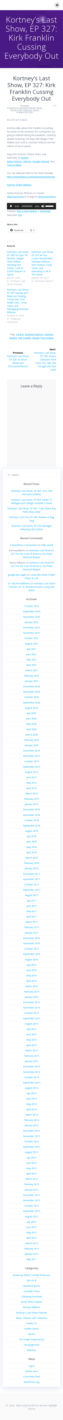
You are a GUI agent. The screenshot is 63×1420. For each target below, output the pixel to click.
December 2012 (31, 1195)
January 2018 (31, 868)
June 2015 (31, 1034)
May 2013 (31, 1168)
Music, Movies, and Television (27, 108)
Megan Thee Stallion (43, 337)
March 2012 (31, 1243)
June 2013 (31, 1162)
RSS (20, 215)
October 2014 (31, 1077)
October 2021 (31, 638)
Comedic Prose (32, 1291)
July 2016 (31, 964)
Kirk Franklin (24, 337)
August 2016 (31, 959)
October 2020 (31, 697)
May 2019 (31, 782)
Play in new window (27, 211)
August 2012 (31, 1216)
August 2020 (31, 707)
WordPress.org (31, 1382)
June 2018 (31, 841)
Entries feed (31, 1371)
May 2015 (31, 1039)
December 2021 (31, 627)
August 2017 (31, 895)
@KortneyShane (47, 196)
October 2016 (31, 948)
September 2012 (31, 1211)
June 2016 (31, 970)
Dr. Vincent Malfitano (19, 583)
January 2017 (31, 932)
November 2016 (31, 943)
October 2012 (31, 1205)
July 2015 (31, 1029)
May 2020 (31, 723)
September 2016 (31, 954)
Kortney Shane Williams (19, 184)
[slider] (49, 206)
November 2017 (31, 879)
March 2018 (31, 857)
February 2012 (31, 1248)
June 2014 (31, 1098)
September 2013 (31, 1146)
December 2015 (31, 1002)
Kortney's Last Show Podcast (22, 107)
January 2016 (31, 996)
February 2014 (31, 1120)
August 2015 (31, 1023)
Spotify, (25, 157)
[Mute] (42, 206)
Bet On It (31, 1280)
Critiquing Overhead (31, 1296)
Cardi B (20, 334)
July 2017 (31, 900)
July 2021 (31, 648)
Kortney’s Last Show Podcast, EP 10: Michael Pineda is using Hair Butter (32, 587)
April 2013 (31, 1173)
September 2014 (31, 1082)
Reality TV (31, 1323)
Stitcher (27, 161)
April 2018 (31, 852)
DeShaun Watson (34, 334)
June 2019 (31, 777)
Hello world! (47, 545)
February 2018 (31, 863)
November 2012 (31, 1200)
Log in (31, 1365)
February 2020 (31, 739)
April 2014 (31, 1109)
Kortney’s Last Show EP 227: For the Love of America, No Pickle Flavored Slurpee (32, 554)
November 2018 (31, 814)
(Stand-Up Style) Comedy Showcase (31, 1275)
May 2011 (31, 1259)
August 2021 (31, 643)
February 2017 (31, 927)
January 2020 (31, 745)
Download (45, 211)
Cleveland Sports (31, 1285)
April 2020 (31, 729)
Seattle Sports (31, 1328)
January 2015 (31, 1061)
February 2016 (31, 991)
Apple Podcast (14, 161)
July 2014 (31, 1093)
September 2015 (31, 1018)
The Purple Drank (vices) (31, 1339)
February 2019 (31, 798)
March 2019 (31, 793)
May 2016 (31, 975)
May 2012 (31, 1232)
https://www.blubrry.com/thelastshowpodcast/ (31, 176)
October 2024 (31, 606)
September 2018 (31, 825)
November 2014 (31, 1071)
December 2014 (31, 1066)
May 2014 (31, 1104)
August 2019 (31, 772)
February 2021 (31, 675)
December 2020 (31, 686)
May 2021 (31, 659)
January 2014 (31, 1125)
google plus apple (17, 574)
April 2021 (31, 664)
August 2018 (31, 830)
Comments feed (31, 1376)
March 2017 (31, 921)
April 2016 (31, 980)
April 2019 (31, 788)
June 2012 (31, 1227)
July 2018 (31, 836)
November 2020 (31, 691)
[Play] (11, 206)
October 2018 (31, 820)
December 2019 (31, 750)
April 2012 (31, 1237)
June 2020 (31, 718)
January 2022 (31, 622)
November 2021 (31, 632)
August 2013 (31, 1152)
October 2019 (31, 761)
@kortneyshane (15, 196)
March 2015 (31, 1050)
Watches (31, 1350)
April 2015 (31, 1045)
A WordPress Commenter (23, 545)
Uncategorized (31, 1344)
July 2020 (31, 713)
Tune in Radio (14, 164)
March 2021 (31, 670)
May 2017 (31, 911)
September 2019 (31, 766)
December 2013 (31, 1130)
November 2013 (31, 1136)
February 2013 (31, 1184)
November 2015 (31, 1007)
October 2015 (31, 1012)
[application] (31, 206)
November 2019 (31, 755)
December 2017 (31, 873)
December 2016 (31, 938)
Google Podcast (40, 161)
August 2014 (31, 1087)
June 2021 (31, 654)
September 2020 (31, 702)
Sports (36, 110)
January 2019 (31, 804)
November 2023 (31, 616)
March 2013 (31, 1178)
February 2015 (31, 1055)
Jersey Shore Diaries (31, 1301)
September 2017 (31, 889)
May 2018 (31, 847)
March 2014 (31, 1114)
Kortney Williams (31, 1307)
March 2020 (31, 734)
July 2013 (31, 1157)
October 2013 (31, 1141)
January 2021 (31, 681)
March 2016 (31, 986)
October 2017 (31, 884)
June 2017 (31, 905)
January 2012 (31, 1253)
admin (26, 105)
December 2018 (31, 809)
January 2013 (31, 1189)
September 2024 (31, 611)
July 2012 (31, 1221)
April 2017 (31, 916)
